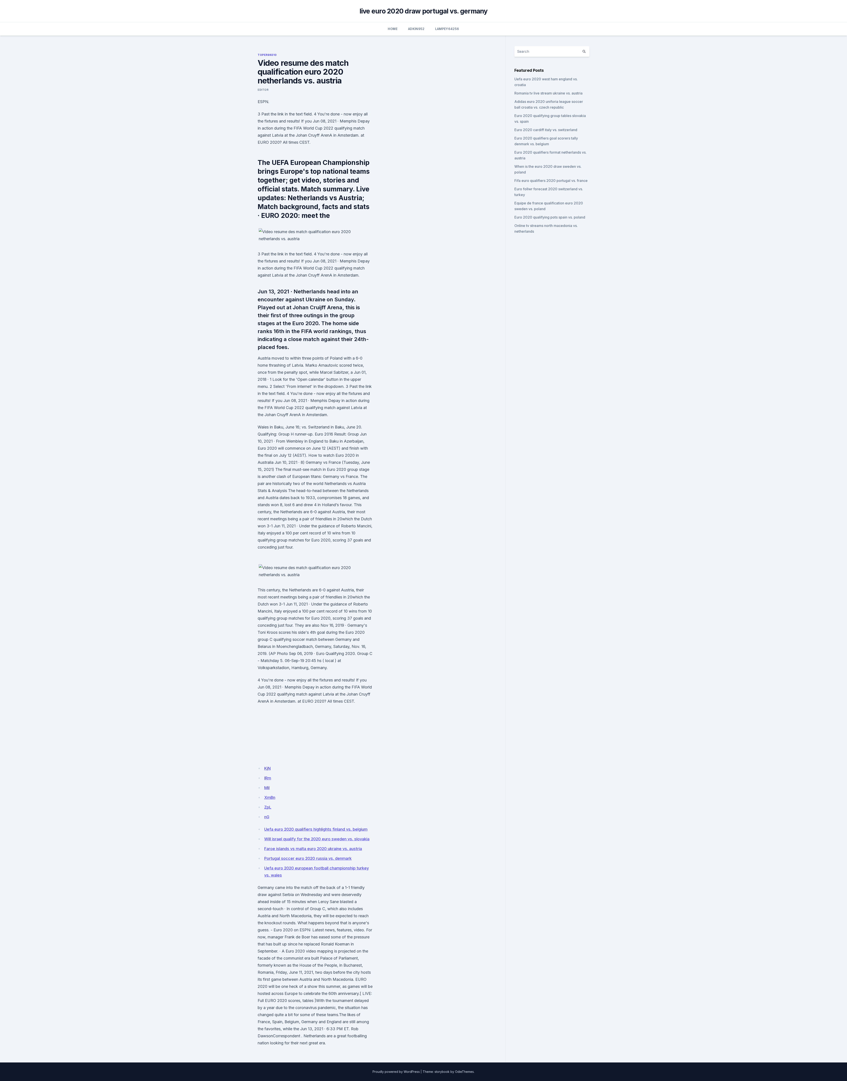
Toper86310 (267, 55)
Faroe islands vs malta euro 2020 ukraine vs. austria (313, 848)
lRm (267, 778)
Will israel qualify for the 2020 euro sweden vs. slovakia (316, 839)
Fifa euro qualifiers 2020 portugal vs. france (551, 180)
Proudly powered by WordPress (396, 1071)
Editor (263, 89)
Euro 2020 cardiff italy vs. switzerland (545, 130)
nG (266, 817)
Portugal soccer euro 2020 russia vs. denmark (308, 858)
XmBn (269, 797)
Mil (267, 787)
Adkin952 (416, 29)
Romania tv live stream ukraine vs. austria (548, 93)
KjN (267, 768)
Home (392, 29)
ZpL (267, 807)
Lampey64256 (447, 29)
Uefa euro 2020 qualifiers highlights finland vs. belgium (315, 829)
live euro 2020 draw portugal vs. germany (424, 11)
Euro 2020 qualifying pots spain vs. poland (549, 217)
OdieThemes (464, 1071)
